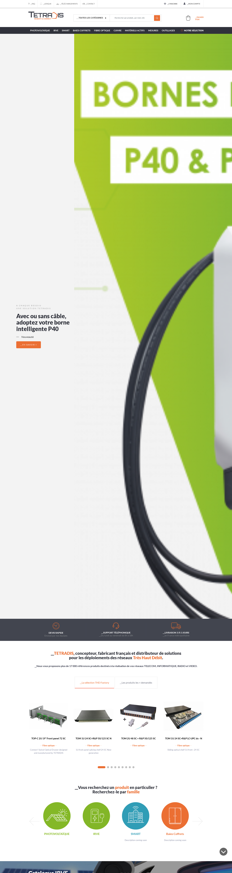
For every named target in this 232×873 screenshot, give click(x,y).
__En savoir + (28, 345)
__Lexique (47, 4)
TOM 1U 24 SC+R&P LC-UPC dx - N (183, 738)
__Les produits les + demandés (136, 682)
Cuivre (118, 30)
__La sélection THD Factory (94, 682)
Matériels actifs (135, 30)
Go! (157, 18)
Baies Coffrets (81, 30)
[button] (108, 610)
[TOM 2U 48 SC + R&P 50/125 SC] (138, 716)
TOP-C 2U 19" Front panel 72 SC (48, 738)
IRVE (56, 30)
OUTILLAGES (168, 30)
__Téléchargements (69, 4)
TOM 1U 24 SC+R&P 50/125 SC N (93, 738)
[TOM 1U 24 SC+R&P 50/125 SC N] (93, 716)
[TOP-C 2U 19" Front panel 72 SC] (48, 716)
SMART (65, 30)
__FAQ (32, 4)
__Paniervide (199, 18)
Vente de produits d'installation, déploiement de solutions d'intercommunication (45, 18)
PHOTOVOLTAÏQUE (40, 30)
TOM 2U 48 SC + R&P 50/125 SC (138, 738)
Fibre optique (102, 30)
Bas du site (223, 852)
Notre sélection (194, 30)
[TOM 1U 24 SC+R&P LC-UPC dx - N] (183, 716)
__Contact (90, 4)
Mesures (153, 30)
